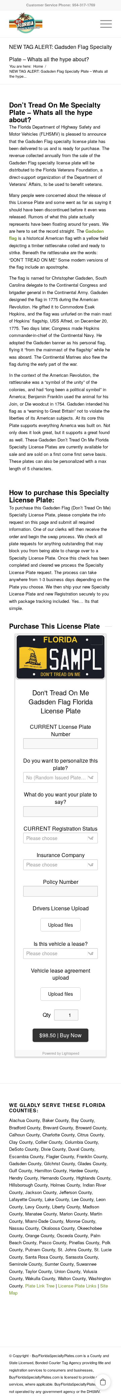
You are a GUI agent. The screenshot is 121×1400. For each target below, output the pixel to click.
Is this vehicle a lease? (61, 944)
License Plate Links (77, 1285)
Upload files (60, 924)
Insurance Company (61, 855)
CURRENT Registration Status (60, 828)
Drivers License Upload (61, 908)
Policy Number (60, 882)
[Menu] (102, 23)
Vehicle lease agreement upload (60, 974)
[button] (103, 1382)
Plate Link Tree (39, 1285)
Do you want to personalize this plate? (60, 764)
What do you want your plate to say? (60, 798)
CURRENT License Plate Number (60, 730)
